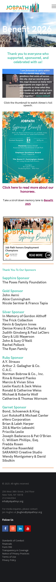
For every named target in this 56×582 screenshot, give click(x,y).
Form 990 (7, 547)
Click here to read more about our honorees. (28, 190)
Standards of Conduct (13, 540)
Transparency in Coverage (15, 550)
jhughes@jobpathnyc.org (29, 512)
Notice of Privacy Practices (15, 553)
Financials (7, 543)
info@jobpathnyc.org (12, 501)
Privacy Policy (9, 560)
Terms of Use (9, 556)
